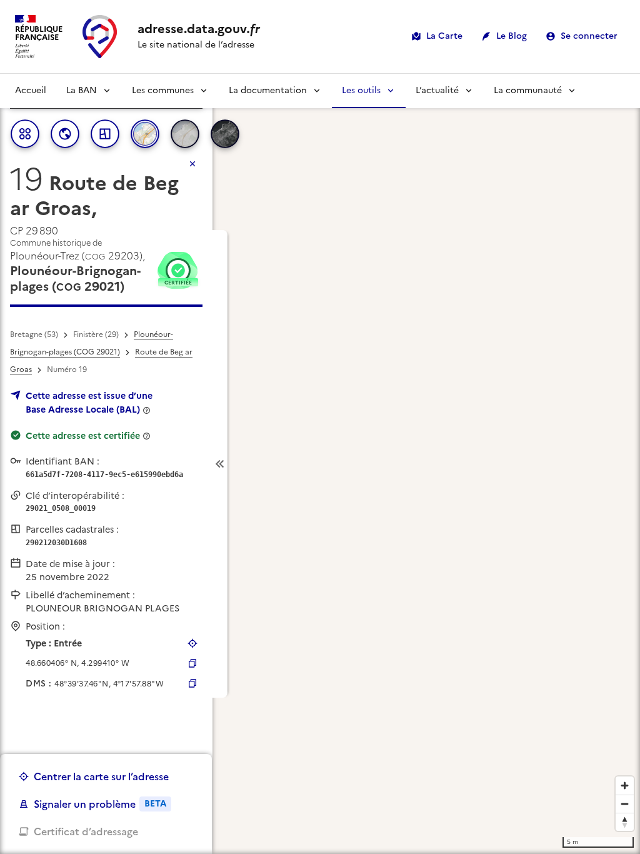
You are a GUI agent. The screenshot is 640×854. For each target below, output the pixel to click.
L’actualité (437, 90)
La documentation (268, 90)
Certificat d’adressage (86, 831)
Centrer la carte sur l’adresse (101, 776)
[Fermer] (192, 164)
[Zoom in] (625, 785)
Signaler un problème (100, 803)
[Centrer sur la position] (192, 643)
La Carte (444, 36)
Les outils (361, 90)
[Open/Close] (220, 464)
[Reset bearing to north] (625, 822)
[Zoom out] (625, 804)
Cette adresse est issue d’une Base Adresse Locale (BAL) (89, 402)
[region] (320, 464)
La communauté (528, 90)
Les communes (163, 90)
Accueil (30, 90)
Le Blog (511, 36)
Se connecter (589, 36)
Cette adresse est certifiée (83, 436)
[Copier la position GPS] (192, 663)
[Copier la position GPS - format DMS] (192, 683)
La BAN (81, 90)
